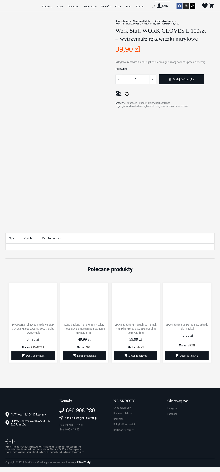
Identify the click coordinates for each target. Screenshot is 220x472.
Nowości (105, 6)
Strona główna (122, 21)
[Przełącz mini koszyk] (211, 6)
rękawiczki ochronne (177, 106)
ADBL (89, 347)
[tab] (12, 238)
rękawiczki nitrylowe (154, 106)
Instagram (172, 408)
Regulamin (118, 419)
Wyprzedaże (90, 6)
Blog (128, 6)
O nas (118, 6)
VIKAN (140, 347)
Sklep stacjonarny (122, 407)
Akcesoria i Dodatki (141, 21)
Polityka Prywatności (124, 424)
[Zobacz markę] (127, 121)
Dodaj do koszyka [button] (35, 355)
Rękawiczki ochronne (164, 21)
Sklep (60, 6)
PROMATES (37, 347)
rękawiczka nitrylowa (132, 106)
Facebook (172, 414)
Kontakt (140, 6)
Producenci (73, 6)
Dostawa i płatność (123, 413)
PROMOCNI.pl (84, 462)
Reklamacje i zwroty (123, 430)
